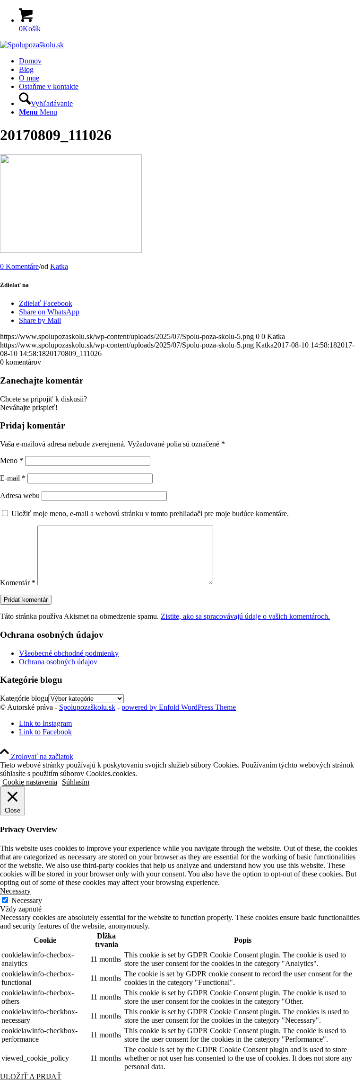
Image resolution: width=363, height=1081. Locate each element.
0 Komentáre (19, 266)
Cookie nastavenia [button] (29, 782)
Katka (59, 266)
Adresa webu (20, 495)
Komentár (17, 583)
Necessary (26, 900)
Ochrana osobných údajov (58, 662)
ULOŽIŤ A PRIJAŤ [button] (30, 1076)
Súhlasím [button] (75, 782)
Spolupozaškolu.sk (87, 707)
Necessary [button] (15, 891)
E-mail (13, 478)
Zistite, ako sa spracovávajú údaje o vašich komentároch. (245, 616)
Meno (11, 460)
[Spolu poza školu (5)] (32, 45)
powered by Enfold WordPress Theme (178, 707)
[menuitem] (191, 61)
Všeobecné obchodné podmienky (69, 653)
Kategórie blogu (24, 698)
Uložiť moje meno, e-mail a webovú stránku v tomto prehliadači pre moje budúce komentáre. (150, 513)
